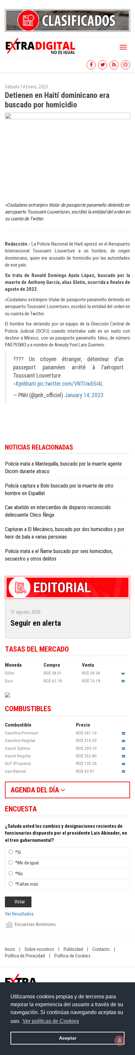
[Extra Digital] (41, 45)
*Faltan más (26, 884)
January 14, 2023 (84, 395)
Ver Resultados (19, 914)
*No (19, 874)
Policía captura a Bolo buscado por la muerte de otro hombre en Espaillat (59, 489)
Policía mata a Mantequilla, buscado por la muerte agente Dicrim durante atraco (63, 467)
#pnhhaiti (25, 383)
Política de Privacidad (25, 955)
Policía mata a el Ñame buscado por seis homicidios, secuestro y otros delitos (59, 555)
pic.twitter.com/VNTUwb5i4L (70, 383)
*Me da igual (27, 863)
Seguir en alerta (35, 623)
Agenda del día (35, 790)
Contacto (101, 949)
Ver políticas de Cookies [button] (51, 1021)
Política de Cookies (72, 955)
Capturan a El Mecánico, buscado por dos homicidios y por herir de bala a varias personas (65, 533)
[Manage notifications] (119, 1040)
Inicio (10, 949)
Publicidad (73, 949)
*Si (18, 852)
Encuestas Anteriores (35, 924)
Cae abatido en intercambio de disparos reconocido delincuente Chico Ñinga (58, 511)
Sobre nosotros (39, 949)
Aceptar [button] (67, 1038)
